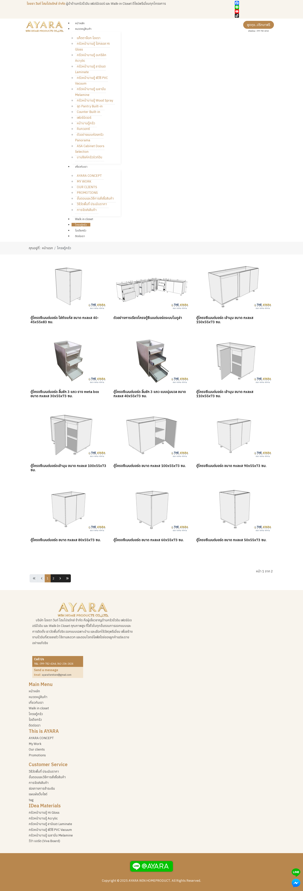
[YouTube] (255, 11)
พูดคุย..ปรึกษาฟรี (258, 25)
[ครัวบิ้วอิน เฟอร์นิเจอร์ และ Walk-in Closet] (44, 26)
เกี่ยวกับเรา (36, 703)
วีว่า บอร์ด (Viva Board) (44, 841)
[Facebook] (255, 3)
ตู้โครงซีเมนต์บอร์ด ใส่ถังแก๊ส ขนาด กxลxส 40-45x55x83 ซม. (65, 319)
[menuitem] (80, 23)
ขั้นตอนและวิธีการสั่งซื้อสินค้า (47, 777)
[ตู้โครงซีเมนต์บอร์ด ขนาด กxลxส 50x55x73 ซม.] (234, 508)
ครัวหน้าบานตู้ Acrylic (43, 818)
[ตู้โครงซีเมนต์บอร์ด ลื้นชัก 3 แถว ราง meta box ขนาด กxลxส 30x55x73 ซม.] (69, 360)
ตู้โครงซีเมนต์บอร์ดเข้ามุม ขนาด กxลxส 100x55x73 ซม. (68, 467)
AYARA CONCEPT (41, 738)
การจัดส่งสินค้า (39, 783)
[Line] (255, 7)
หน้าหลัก (34, 691)
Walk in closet (39, 708)
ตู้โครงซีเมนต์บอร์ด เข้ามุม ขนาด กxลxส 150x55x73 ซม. (224, 319)
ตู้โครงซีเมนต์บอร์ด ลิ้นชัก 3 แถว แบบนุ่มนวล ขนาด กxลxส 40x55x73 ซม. (149, 393)
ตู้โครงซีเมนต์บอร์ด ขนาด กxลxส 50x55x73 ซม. (231, 540)
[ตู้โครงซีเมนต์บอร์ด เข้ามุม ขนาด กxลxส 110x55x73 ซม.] (234, 360)
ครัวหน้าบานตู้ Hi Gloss (44, 813)
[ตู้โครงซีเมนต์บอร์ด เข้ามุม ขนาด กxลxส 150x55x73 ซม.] (234, 286)
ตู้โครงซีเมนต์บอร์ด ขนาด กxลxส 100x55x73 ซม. (149, 465)
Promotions (37, 755)
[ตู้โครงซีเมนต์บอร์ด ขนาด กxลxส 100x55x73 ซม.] (151, 434)
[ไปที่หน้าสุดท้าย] (67, 578)
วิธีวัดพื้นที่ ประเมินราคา (44, 771)
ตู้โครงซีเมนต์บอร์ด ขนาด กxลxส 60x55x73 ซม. (148, 540)
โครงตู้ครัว (36, 714)
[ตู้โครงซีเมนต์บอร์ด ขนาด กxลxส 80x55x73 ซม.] (69, 508)
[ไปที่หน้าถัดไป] (59, 578)
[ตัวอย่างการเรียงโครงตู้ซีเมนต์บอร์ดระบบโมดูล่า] (151, 286)
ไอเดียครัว (35, 720)
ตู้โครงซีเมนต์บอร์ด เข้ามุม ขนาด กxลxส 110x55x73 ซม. (224, 393)
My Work (35, 744)
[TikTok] (255, 16)
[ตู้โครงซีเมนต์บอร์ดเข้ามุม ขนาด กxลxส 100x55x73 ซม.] (69, 434)
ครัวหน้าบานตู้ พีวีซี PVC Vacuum (50, 830)
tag (31, 800)
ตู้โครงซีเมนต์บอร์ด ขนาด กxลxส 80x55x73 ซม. (66, 540)
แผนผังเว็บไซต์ (38, 794)
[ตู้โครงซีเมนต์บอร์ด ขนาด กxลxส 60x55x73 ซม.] (151, 508)
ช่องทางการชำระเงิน (42, 788)
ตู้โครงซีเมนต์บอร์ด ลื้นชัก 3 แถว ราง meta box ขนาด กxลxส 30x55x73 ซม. (65, 393)
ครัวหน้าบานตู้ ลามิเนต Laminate (50, 824)
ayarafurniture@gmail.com (56, 674)
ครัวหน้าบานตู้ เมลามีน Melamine (51, 835)
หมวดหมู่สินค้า (38, 697)
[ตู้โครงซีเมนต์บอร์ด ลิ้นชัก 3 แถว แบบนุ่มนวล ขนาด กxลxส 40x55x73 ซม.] (151, 360)
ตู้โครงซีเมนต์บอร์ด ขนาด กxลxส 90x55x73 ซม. (231, 465)
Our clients (37, 749)
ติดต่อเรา (35, 725)
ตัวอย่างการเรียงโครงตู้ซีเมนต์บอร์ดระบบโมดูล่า (147, 317)
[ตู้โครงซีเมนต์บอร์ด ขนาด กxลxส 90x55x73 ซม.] (234, 434)
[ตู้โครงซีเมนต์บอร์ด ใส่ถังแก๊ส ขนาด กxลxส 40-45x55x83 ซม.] (69, 286)
